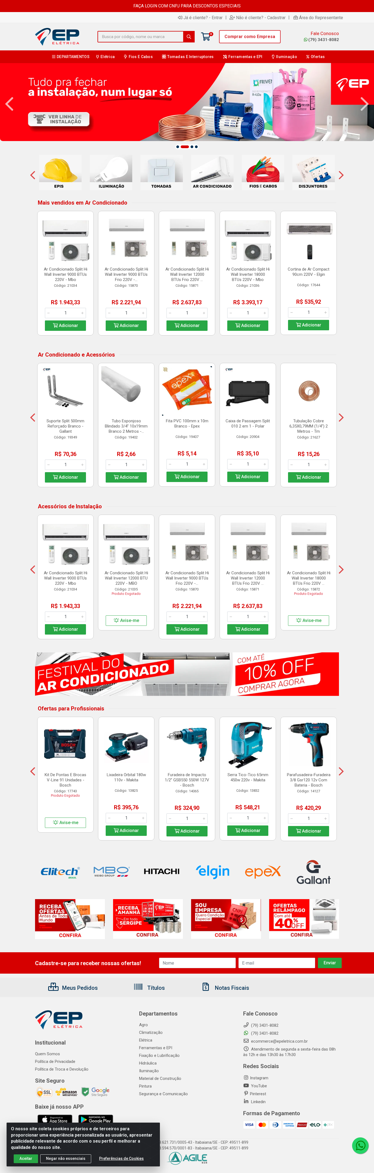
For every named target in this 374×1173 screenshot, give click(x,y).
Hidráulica (148, 1063)
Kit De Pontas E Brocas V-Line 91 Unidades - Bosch (65, 780)
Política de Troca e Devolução (61, 1069)
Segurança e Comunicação (163, 1093)
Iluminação (149, 1070)
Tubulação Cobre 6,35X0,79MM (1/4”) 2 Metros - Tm (308, 426)
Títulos (155, 988)
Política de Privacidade (55, 1061)
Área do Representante (321, 17)
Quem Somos (47, 1053)
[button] (177, 146)
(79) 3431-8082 (323, 39)
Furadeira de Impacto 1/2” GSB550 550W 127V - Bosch (187, 780)
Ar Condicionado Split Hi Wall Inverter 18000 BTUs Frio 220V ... (308, 578)
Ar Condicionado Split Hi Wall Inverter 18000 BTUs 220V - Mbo (248, 274)
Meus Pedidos (79, 988)
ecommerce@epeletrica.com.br (279, 1041)
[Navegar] (9, 104)
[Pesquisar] (189, 36)
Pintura (145, 1086)
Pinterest (258, 1093)
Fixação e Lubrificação (159, 1055)
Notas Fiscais (231, 988)
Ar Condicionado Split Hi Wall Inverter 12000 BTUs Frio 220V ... (187, 274)
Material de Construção (160, 1078)
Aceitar (25, 1158)
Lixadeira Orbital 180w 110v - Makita (126, 777)
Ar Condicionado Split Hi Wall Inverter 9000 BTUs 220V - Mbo (65, 274)
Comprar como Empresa (250, 36)
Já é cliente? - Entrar (203, 17)
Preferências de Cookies (121, 1158)
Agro (143, 1024)
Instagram (259, 1078)
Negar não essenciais (65, 1158)
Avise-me (129, 620)
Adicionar (68, 325)
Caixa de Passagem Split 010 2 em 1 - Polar (248, 423)
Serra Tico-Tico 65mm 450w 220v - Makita (248, 777)
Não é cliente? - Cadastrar (261, 17)
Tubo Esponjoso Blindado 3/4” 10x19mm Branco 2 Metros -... (126, 426)
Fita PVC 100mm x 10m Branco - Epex (187, 423)
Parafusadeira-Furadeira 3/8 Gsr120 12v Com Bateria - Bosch (308, 780)
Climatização (151, 1032)
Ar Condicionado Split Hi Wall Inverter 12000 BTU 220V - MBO (126, 578)
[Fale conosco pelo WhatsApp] (360, 1145)
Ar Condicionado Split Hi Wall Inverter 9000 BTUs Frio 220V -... (126, 274)
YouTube (258, 1085)
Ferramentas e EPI (155, 1047)
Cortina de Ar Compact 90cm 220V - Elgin (308, 272)
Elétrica (145, 1040)
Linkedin (258, 1101)
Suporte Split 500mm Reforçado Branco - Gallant (65, 426)
